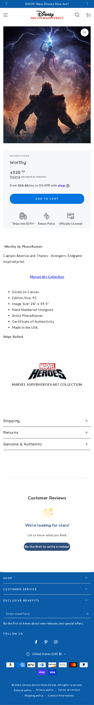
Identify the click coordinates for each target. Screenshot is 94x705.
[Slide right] (87, 4)
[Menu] (5, 15)
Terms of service (69, 689)
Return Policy (46, 223)
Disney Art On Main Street (39, 685)
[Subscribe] (88, 614)
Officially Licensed (70, 223)
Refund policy (22, 690)
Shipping (15, 176)
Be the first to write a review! (47, 547)
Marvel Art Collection (47, 277)
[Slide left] (7, 4)
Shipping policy (33, 695)
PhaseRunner (20, 155)
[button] (77, 15)
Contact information (61, 695)
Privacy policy (45, 689)
